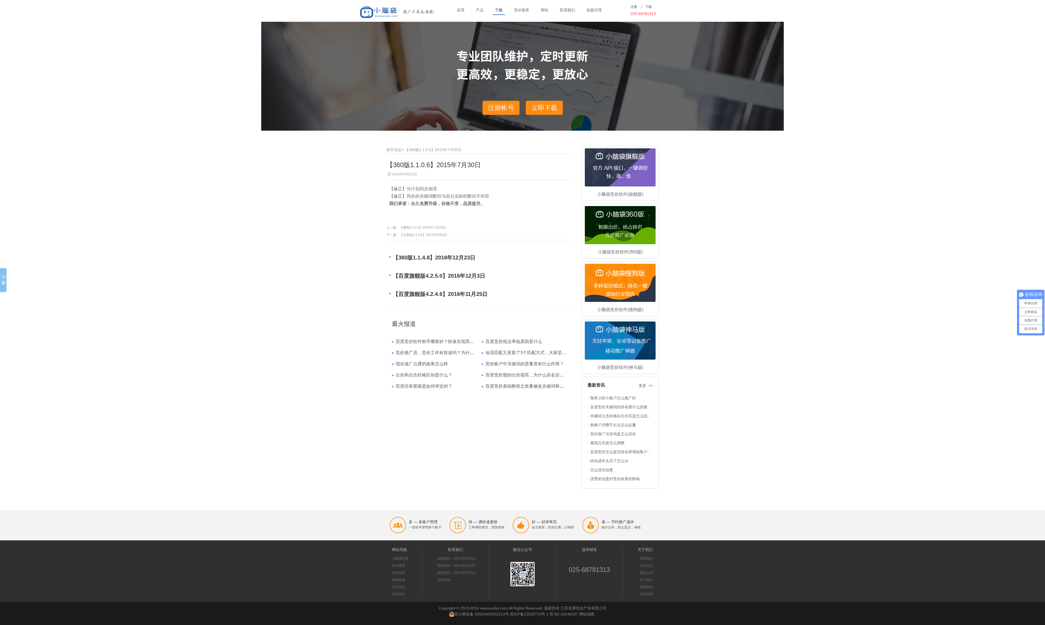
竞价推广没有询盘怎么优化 (613, 434)
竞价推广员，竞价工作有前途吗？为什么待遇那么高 (446, 352)
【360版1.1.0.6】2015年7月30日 (433, 150)
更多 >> (646, 385)
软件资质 (398, 566)
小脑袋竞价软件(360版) (620, 252)
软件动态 (394, 150)
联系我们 (567, 10)
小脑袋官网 (400, 558)
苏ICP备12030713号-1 (529, 614)
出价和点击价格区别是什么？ (424, 375)
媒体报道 (398, 580)
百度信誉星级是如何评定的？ (424, 386)
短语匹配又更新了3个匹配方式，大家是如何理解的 (534, 352)
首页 (461, 10)
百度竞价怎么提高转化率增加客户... (620, 452)
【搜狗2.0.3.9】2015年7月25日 (422, 227)
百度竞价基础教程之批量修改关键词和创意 (526, 386)
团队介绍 (646, 573)
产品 (480, 10)
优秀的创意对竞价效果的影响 (615, 479)
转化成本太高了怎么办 (609, 461)
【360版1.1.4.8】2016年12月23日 (434, 258)
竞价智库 (521, 10)
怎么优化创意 (601, 470)
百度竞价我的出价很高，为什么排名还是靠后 (529, 375)
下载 (499, 10)
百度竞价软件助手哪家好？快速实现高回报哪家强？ (446, 341)
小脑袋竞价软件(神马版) (620, 367)
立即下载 (544, 107)
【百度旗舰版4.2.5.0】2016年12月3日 (439, 276)
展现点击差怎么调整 (607, 443)
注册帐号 (501, 107)
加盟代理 (594, 10)
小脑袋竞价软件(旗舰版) (620, 194)
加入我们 (646, 580)
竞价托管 (398, 573)
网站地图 (586, 614)
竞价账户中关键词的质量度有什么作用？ (524, 363)
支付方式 (646, 566)
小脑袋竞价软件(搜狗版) (620, 309)
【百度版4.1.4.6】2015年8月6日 (423, 235)
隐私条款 (646, 587)
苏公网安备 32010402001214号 (481, 614)
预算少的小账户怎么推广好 (613, 398)
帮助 (544, 10)
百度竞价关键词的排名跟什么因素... (620, 407)
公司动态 (398, 587)
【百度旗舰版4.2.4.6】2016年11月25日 (440, 294)
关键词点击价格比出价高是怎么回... (620, 416)
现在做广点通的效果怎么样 (422, 363)
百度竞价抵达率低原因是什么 (513, 341)
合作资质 (646, 594)
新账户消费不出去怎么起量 (613, 425)
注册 (634, 7)
